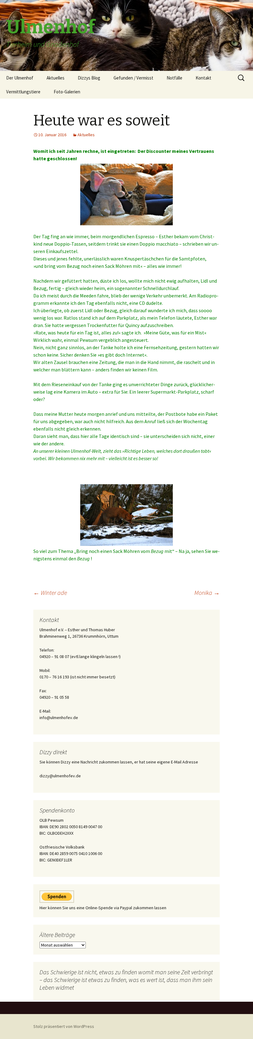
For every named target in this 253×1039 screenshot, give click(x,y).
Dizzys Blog (89, 78)
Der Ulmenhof (19, 78)
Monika (207, 592)
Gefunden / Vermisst (133, 78)
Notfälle (174, 78)
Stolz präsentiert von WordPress (63, 1026)
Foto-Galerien (67, 92)
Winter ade (50, 592)
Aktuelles (55, 78)
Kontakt (203, 78)
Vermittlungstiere (23, 92)
